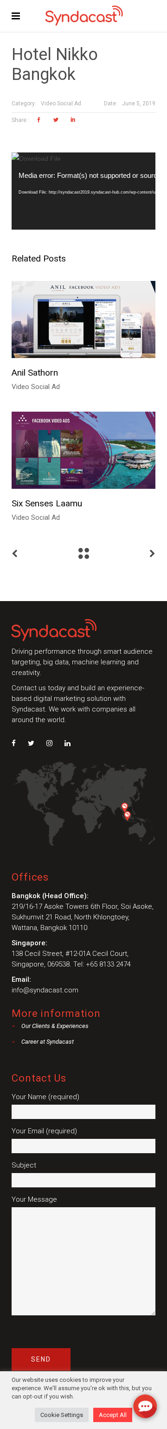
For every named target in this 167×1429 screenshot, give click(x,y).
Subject (24, 1165)
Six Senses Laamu (47, 503)
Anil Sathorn (35, 372)
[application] (83, 191)
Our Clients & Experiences (55, 1025)
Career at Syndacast (47, 1041)
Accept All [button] (113, 1414)
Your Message (34, 1199)
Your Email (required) (44, 1131)
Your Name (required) (45, 1097)
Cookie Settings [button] (61, 1414)
